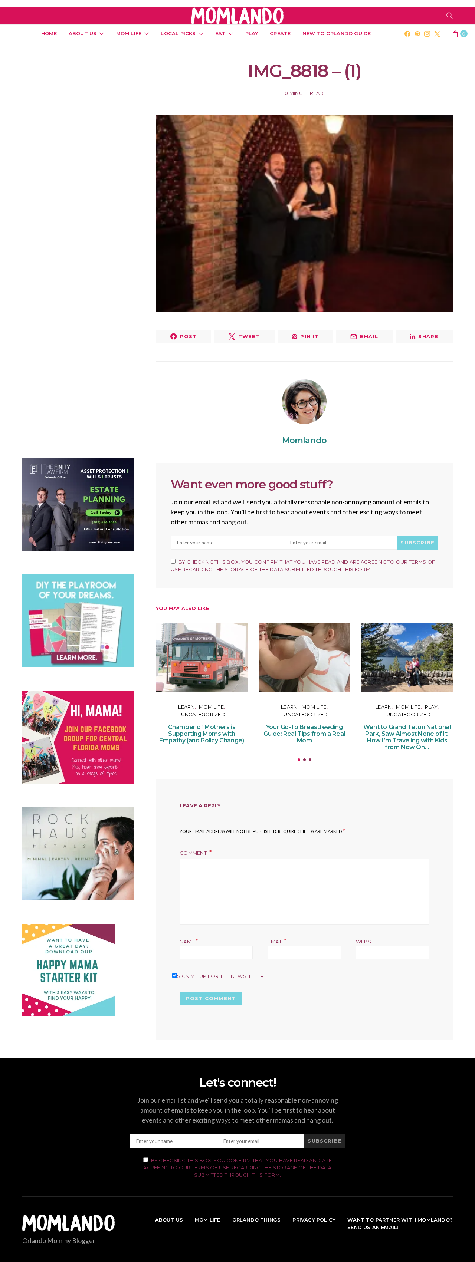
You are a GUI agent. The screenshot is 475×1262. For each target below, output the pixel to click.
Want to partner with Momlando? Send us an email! (400, 1223)
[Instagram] (427, 34)
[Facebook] (407, 34)
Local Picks (178, 33)
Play (251, 33)
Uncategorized (203, 714)
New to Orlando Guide (336, 33)
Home (49, 33)
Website (367, 942)
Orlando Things (256, 1220)
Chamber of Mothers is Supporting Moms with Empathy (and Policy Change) (201, 734)
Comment (194, 853)
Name (189, 941)
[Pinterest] (417, 34)
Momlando (304, 440)
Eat (220, 33)
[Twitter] (437, 34)
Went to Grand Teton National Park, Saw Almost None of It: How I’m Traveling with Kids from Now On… (407, 737)
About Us (83, 33)
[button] (299, 759)
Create (280, 33)
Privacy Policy (313, 1220)
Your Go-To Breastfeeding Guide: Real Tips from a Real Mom (304, 734)
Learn (186, 707)
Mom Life (129, 33)
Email (277, 941)
